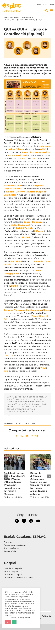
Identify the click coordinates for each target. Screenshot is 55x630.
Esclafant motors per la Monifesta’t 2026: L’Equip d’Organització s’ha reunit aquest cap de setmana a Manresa (14, 462)
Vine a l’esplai (11, 571)
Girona (46, 310)
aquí (6, 371)
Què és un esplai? (13, 568)
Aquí (43, 368)
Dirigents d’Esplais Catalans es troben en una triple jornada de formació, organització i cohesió (41, 462)
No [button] (8, 622)
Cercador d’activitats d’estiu (18, 577)
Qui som (8, 542)
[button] (6, 476)
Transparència (11, 548)
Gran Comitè (29, 423)
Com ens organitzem (15, 545)
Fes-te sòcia (10, 551)
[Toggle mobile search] (46, 10)
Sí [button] (14, 622)
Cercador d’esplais (13, 574)
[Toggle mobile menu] (51, 10)
